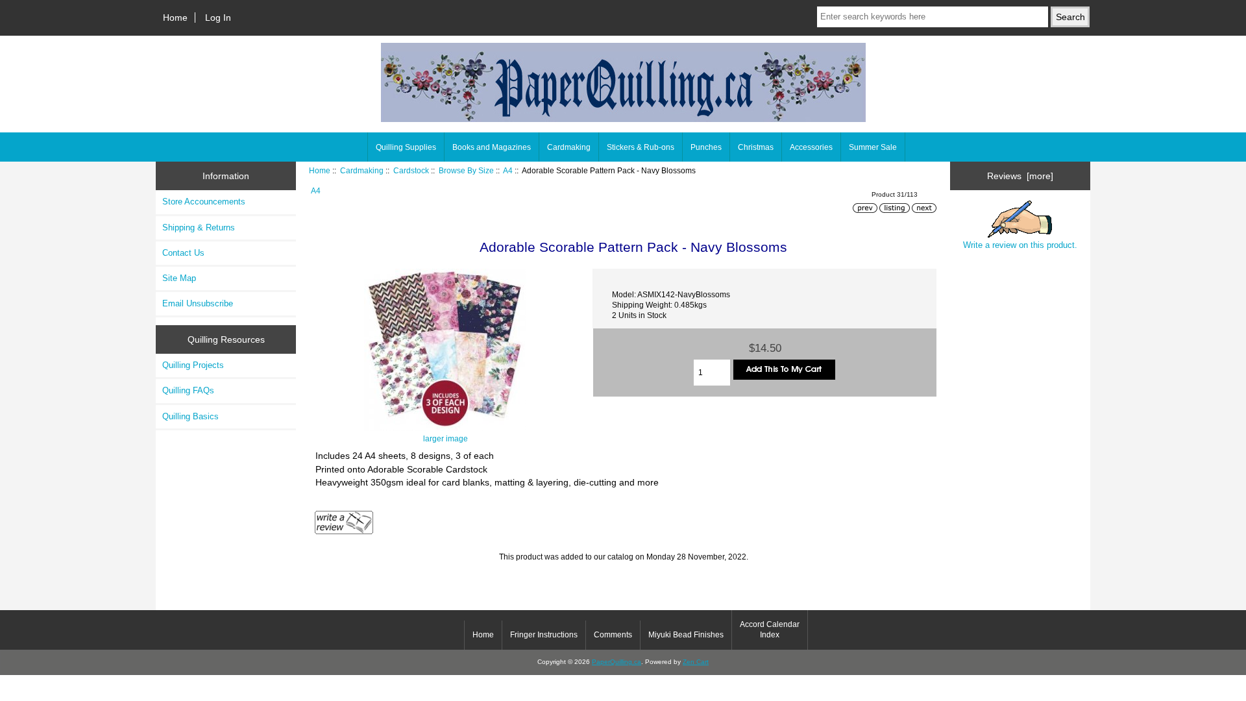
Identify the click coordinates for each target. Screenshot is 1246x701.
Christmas (756, 147)
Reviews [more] (1020, 176)
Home (175, 17)
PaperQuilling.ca (616, 661)
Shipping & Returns (198, 227)
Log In (218, 17)
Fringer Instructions (544, 634)
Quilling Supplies (406, 147)
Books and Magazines (491, 147)
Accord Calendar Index (770, 629)
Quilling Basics (190, 416)
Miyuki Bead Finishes (686, 634)
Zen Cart (696, 661)
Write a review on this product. (1020, 245)
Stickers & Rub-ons (640, 147)
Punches (706, 147)
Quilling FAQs (188, 390)
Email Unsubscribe (197, 303)
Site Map (179, 278)
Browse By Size (466, 170)
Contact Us (183, 253)
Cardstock (411, 170)
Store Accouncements (203, 201)
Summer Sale (873, 147)
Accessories (811, 147)
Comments (613, 634)
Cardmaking (362, 170)
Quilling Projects (193, 365)
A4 (508, 170)
